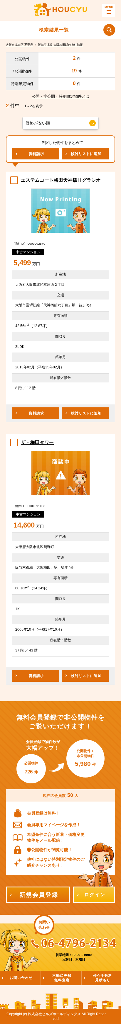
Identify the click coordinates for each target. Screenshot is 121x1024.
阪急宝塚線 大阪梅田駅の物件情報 (60, 44)
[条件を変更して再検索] (109, 30)
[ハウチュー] (60, 10)
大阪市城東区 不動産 (19, 44)
